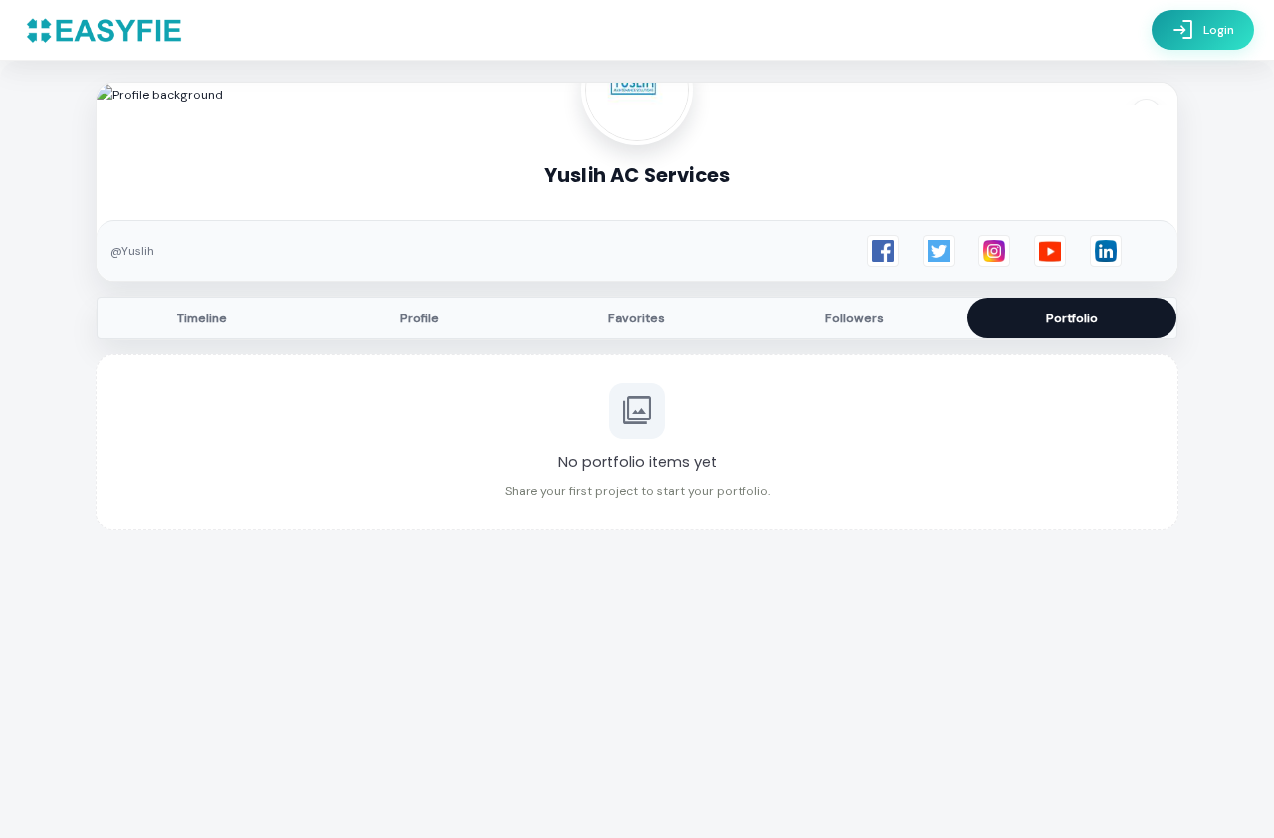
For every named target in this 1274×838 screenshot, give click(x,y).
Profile (419, 318)
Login (1202, 30)
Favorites (636, 318)
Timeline (202, 318)
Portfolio (1072, 318)
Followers (854, 318)
